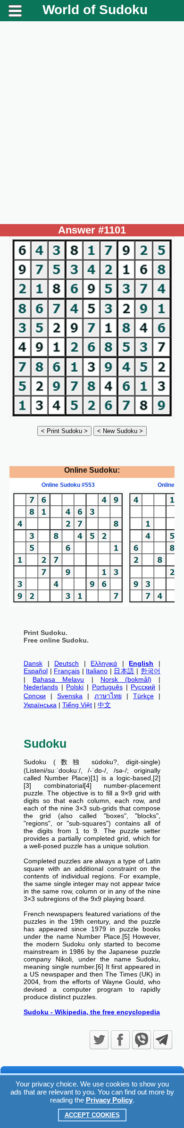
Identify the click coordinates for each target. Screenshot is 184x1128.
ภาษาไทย (108, 696)
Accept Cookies (92, 1115)
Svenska (70, 696)
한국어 (150, 671)
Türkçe (143, 696)
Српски (35, 696)
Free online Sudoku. (56, 640)
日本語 (124, 671)
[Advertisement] (92, 123)
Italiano (97, 671)
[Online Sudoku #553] (68, 602)
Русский (143, 687)
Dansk (33, 663)
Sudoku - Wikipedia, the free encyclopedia (92, 1012)
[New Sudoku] (120, 430)
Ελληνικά (104, 663)
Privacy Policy (109, 1100)
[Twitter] (99, 1039)
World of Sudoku (95, 9)
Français (67, 671)
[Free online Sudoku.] (92, 416)
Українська (40, 705)
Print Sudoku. (45, 632)
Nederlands (41, 687)
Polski (75, 687)
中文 (104, 705)
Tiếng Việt (77, 705)
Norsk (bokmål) (125, 679)
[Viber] (141, 1039)
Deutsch (66, 663)
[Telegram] (162, 1039)
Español (36, 671)
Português (107, 687)
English (141, 663)
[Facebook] (120, 1039)
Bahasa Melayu (58, 679)
